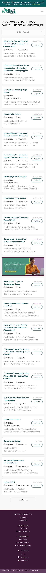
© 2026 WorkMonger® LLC (9, 570)
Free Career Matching (23, 545)
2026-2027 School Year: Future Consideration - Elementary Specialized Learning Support (16, 68)
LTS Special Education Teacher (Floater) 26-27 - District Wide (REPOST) (16, 376)
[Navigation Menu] (42, 10)
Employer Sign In (23, 570)
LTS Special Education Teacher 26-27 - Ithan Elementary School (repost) (16, 351)
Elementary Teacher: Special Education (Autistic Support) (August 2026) (15, 327)
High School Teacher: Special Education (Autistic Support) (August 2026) (15, 43)
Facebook (24, 551)
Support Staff (9, 482)
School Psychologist (11, 419)
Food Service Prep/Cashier (14, 198)
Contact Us (23, 517)
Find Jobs (23, 539)
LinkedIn (24, 560)
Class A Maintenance (12, 114)
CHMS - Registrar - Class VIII (14, 176)
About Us (23, 520)
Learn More (36, 4)
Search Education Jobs (23, 514)
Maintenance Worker (11, 441)
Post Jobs (23, 528)
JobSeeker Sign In (34, 570)
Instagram (24, 557)
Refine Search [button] (23, 32)
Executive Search (23, 531)
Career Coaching (23, 542)
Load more (23, 500)
